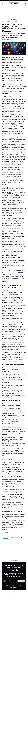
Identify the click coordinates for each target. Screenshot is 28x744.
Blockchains (14, 21)
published (5, 116)
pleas (11, 385)
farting (9, 278)
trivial (12, 86)
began (10, 165)
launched (16, 169)
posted (13, 357)
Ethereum (6, 532)
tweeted (20, 272)
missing (12, 138)
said (20, 310)
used (18, 146)
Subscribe (21, 581)
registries (17, 244)
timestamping (6, 223)
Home (3, 21)
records (14, 437)
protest (4, 141)
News (8, 21)
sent (23, 521)
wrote (23, 192)
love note (10, 417)
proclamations (14, 75)
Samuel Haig (6, 39)
